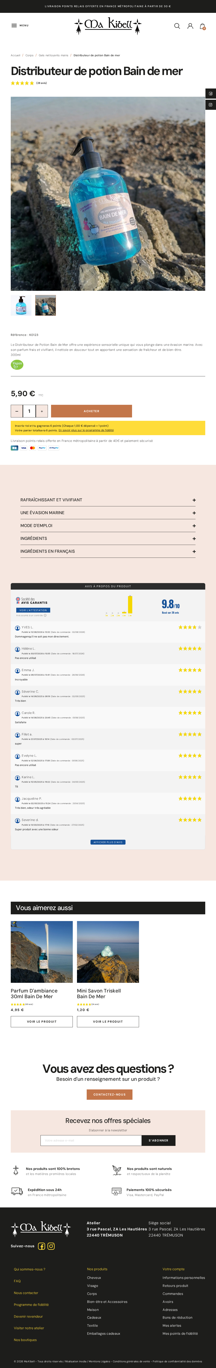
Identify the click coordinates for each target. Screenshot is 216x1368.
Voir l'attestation (33, 610)
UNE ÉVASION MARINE (42, 512)
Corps (92, 1294)
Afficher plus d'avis (108, 842)
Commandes (173, 1294)
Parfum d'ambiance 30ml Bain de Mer (34, 993)
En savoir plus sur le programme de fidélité (86, 430)
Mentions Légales (99, 1361)
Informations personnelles (184, 1277)
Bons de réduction (177, 1317)
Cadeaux (94, 1317)
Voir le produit (42, 1021)
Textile (92, 1325)
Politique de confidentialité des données (177, 1361)
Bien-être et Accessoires (107, 1302)
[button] (110, 1094)
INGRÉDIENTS (33, 538)
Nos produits (97, 1269)
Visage (92, 1286)
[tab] (107, 500)
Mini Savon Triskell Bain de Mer (99, 993)
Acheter (91, 411)
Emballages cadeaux (103, 1333)
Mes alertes (172, 1325)
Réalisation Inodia (75, 1361)
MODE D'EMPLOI (36, 525)
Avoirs (168, 1302)
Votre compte (174, 1269)
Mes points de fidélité (180, 1333)
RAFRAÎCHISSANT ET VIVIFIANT (51, 500)
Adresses (170, 1310)
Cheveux (94, 1277)
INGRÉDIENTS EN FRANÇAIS (47, 551)
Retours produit (175, 1286)
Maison (93, 1310)
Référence (19, 335)
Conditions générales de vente (131, 1361)
